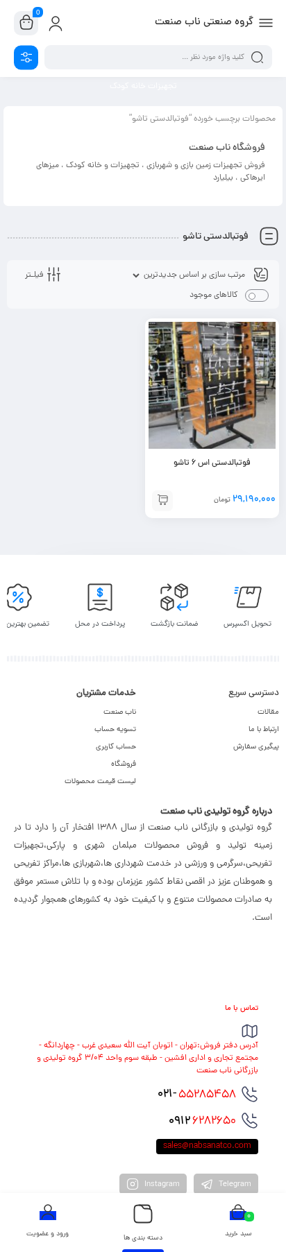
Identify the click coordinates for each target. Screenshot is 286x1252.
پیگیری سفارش (256, 747)
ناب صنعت (119, 712)
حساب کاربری (116, 747)
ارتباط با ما (264, 729)
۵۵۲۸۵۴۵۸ (197, 1095)
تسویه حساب (115, 729)
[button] (162, 500)
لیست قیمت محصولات (100, 781)
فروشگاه (123, 764)
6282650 (202, 1122)
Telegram (234, 1184)
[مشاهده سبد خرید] (26, 23)
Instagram (161, 1184)
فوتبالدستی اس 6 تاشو (212, 463)
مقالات (268, 712)
